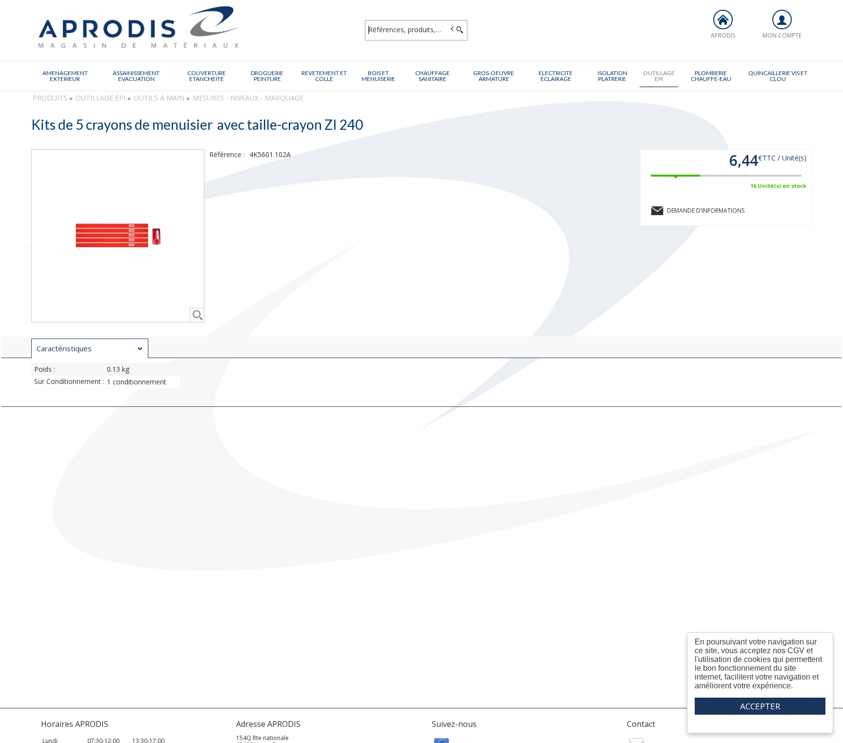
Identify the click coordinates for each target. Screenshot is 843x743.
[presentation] (90, 348)
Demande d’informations (705, 210)
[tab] (89, 348)
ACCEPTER (760, 706)
